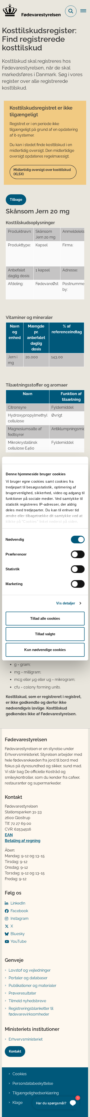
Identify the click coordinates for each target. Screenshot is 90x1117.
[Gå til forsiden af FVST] (30, 11)
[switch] (77, 554)
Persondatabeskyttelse (32, 1083)
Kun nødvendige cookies (45, 650)
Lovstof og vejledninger (30, 970)
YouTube (18, 941)
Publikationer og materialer (32, 985)
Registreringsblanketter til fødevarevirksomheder (31, 1011)
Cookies (19, 1074)
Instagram (20, 918)
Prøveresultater (22, 993)
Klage (17, 1102)
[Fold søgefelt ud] (71, 11)
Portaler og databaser (28, 978)
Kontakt (15, 1051)
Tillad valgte (45, 634)
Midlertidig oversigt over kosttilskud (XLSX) (42, 172)
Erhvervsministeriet (25, 1039)
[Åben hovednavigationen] (85, 11)
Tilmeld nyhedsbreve (27, 1001)
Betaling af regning (22, 840)
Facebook (19, 911)
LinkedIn (18, 903)
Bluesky (18, 934)
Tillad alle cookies (45, 618)
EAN (9, 835)
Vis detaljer (65, 603)
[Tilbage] (18, 195)
